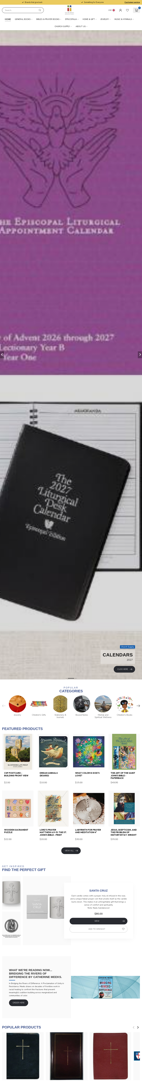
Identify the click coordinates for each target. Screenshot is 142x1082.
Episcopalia (71, 19)
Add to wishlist (96, 929)
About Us (81, 26)
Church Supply (62, 26)
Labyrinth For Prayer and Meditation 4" (88, 831)
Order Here (19, 1002)
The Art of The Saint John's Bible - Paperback (123, 775)
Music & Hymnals (123, 19)
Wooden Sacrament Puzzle (16, 831)
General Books (23, 19)
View (96, 921)
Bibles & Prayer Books (47, 19)
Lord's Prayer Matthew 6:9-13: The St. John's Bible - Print (53, 832)
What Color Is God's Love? (87, 774)
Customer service (132, 2)
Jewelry (105, 19)
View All (69, 850)
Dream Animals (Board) (49, 774)
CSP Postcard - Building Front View (16, 774)
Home (8, 19)
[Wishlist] (127, 10)
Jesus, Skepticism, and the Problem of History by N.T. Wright (124, 832)
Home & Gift (89, 19)
